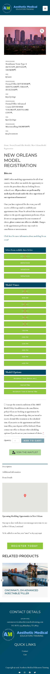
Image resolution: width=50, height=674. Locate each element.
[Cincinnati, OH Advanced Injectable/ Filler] (25, 574)
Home (6, 145)
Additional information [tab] (11, 472)
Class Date (19, 250)
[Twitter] (35, 672)
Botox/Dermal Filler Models (20, 145)
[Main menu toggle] (45, 8)
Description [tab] (7, 466)
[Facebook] (30, 672)
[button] (42, 31)
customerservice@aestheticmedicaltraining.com (25, 622)
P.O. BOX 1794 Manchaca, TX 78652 (25, 625)
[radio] (25, 256)
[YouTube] (19, 672)
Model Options (13, 372)
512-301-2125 (25, 618)
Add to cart (33, 440)
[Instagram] (24, 672)
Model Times (12, 284)
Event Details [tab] (7, 477)
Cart (25, 654)
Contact (25, 651)
